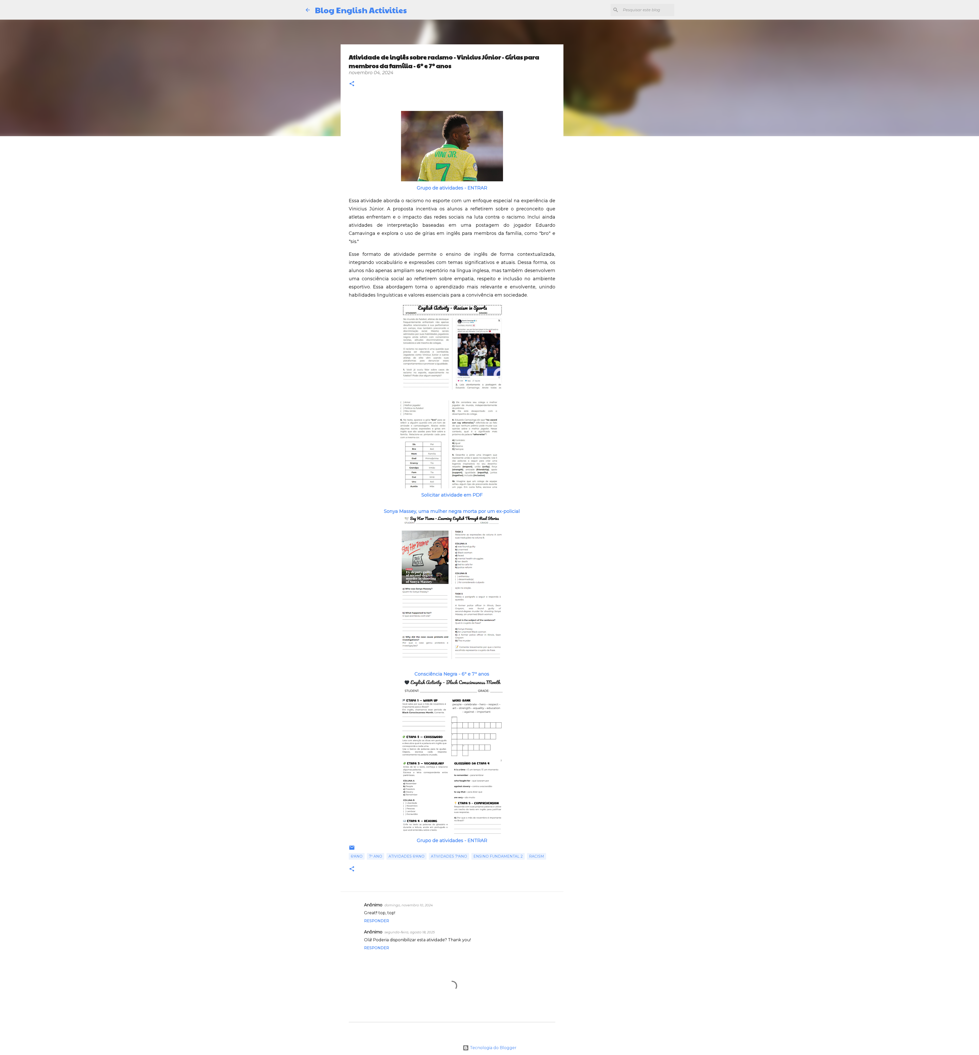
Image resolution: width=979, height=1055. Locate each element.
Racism (536, 856)
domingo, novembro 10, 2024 (408, 905)
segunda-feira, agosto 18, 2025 (409, 932)
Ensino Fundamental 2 (498, 856)
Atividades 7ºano (449, 856)
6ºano (357, 856)
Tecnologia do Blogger (493, 1047)
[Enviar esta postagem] (352, 849)
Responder (376, 921)
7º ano (375, 856)
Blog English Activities (361, 10)
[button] (352, 84)
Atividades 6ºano (406, 856)
